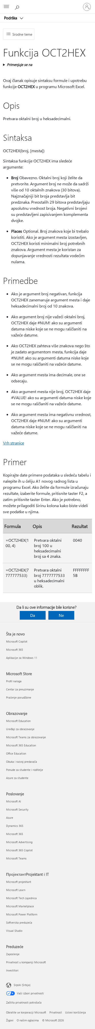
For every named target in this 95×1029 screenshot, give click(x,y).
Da (32, 615)
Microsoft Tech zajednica (21, 898)
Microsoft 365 (14, 649)
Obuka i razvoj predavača (21, 761)
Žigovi (9, 1020)
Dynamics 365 (14, 826)
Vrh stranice (13, 443)
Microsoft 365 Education (21, 745)
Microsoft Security (17, 809)
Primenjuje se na (19, 64)
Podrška (11, 17)
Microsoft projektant (18, 882)
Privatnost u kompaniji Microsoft (26, 962)
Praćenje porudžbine (18, 697)
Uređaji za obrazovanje (20, 729)
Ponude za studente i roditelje (24, 770)
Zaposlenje (13, 954)
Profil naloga (14, 681)
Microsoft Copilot (16, 641)
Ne (61, 615)
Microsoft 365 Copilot (19, 850)
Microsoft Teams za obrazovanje (26, 737)
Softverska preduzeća (19, 922)
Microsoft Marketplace (20, 906)
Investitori (12, 970)
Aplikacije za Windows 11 (21, 658)
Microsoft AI (13, 801)
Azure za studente (17, 778)
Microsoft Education (18, 721)
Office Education (16, 753)
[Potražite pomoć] (17, 7)
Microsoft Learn (15, 890)
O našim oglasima (28, 1020)
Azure (9, 817)
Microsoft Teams (16, 858)
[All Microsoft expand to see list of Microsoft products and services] (6, 7)
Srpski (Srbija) (22, 985)
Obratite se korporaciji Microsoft (26, 1012)
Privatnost (55, 1012)
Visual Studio (14, 931)
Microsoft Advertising (19, 842)
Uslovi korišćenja (75, 1012)
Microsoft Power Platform (21, 914)
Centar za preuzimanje (20, 689)
